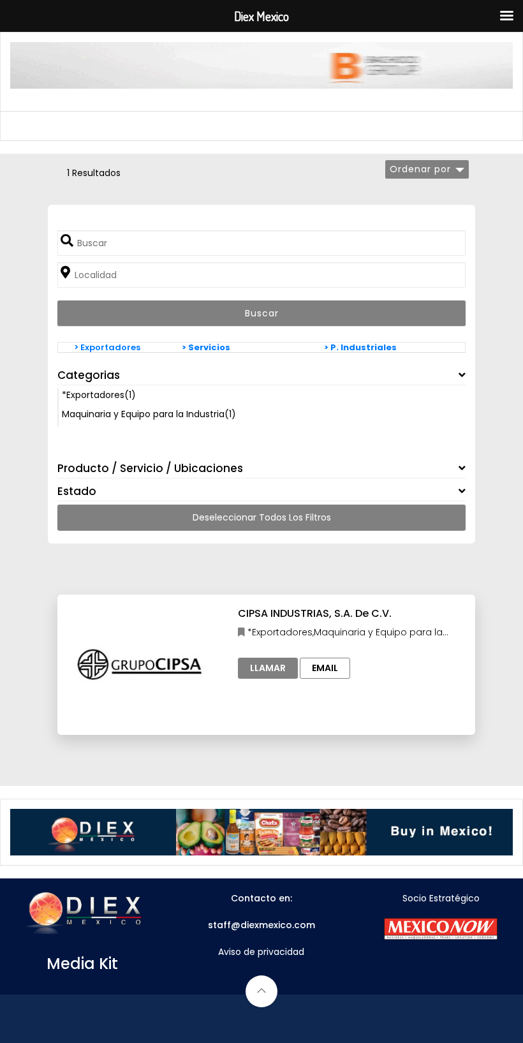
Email (325, 668)
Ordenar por (420, 169)
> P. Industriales (360, 347)
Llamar (268, 668)
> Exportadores (107, 347)
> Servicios (206, 347)
